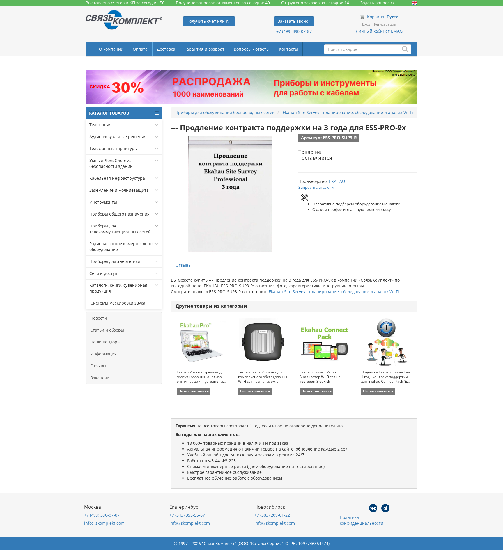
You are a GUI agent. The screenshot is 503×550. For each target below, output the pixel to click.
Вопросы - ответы (252, 49)
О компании (111, 49)
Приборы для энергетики (114, 261)
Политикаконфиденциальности (361, 520)
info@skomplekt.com (104, 523)
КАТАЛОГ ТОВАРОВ (109, 113)
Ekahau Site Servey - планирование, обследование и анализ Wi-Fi (334, 291)
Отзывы (98, 366)
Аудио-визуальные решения (117, 136)
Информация (103, 354)
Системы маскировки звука (117, 303)
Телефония (100, 124)
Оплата (140, 49)
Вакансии (99, 377)
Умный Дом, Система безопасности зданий (111, 163)
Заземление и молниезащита (119, 190)
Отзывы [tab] (184, 265)
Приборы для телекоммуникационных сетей (120, 228)
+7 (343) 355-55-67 (187, 515)
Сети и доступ (103, 273)
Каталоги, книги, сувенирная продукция (118, 288)
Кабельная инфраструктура (117, 178)
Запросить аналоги (316, 187)
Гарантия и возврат (204, 49)
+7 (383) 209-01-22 (272, 515)
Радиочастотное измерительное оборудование (122, 246)
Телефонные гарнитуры (113, 148)
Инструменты (103, 202)
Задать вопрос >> (377, 3)
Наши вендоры (105, 342)
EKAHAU (337, 181)
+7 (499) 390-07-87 (294, 31)
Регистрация (385, 24)
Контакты (288, 49)
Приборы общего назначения (119, 214)
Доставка (166, 49)
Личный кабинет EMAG (379, 31)
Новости (98, 318)
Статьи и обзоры (107, 330)
